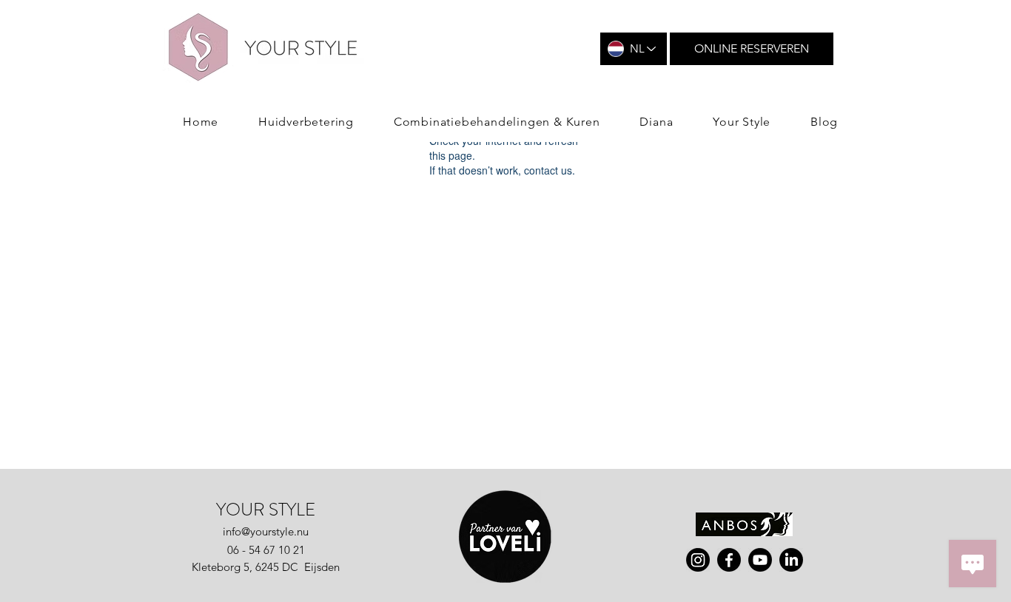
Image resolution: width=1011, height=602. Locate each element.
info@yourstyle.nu (266, 531)
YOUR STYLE (265, 509)
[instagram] (698, 560)
